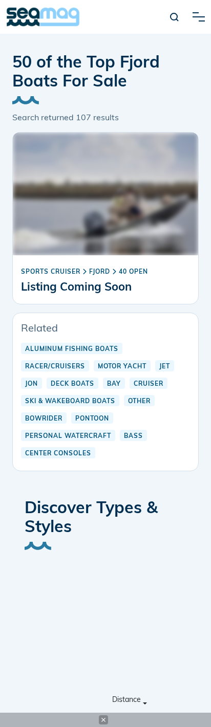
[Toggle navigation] (199, 17)
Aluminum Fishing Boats (71, 349)
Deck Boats (72, 384)
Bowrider (43, 419)
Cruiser (148, 384)
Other (139, 402)
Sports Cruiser (50, 272)
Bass (133, 436)
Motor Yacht (122, 367)
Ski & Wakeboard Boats (70, 402)
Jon (31, 384)
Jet (164, 367)
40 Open (133, 272)
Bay (114, 384)
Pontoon (92, 419)
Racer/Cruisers (55, 367)
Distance (126, 700)
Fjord (99, 272)
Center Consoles (58, 454)
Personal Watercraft (68, 436)
